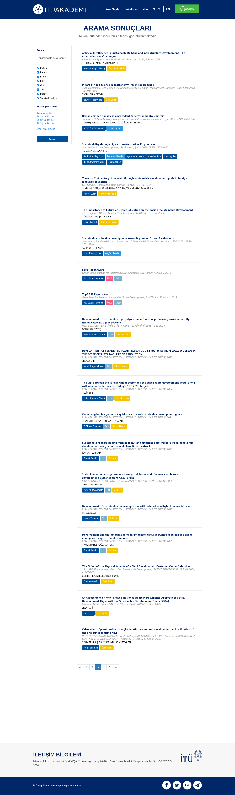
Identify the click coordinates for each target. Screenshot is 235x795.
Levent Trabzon (91, 518)
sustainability (154, 156)
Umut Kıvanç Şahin (93, 253)
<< (80, 667)
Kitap (42, 80)
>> (115, 667)
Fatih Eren (88, 613)
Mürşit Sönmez (91, 647)
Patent (43, 72)
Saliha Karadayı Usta (93, 156)
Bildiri (43, 93)
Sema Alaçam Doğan (94, 128)
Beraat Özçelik (91, 458)
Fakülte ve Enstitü (136, 9)
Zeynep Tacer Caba (93, 99)
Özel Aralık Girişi (46, 128)
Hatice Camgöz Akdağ (94, 68)
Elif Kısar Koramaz (92, 426)
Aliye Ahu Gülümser (93, 489)
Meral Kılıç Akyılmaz (93, 366)
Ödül (42, 85)
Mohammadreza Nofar (94, 334)
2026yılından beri (46, 116)
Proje (43, 76)
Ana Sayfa (112, 9)
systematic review (135, 156)
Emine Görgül (90, 222)
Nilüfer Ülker (90, 193)
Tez (42, 89)
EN (168, 9)
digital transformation (94, 161)
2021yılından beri (46, 123)
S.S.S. (157, 9)
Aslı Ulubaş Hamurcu (93, 278)
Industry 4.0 (169, 156)
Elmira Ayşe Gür (91, 581)
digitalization (114, 161)
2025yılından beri (46, 119)
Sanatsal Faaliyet (49, 98)
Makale (44, 68)
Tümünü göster (44, 112)
